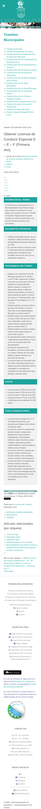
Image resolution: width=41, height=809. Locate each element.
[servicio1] (20, 20)
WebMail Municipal (21, 794)
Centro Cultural (22, 608)
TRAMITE (10, 517)
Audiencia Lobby (12, 540)
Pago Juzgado (21, 643)
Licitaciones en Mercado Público (21, 594)
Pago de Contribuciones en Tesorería (21, 597)
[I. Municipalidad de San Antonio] (20, 4)
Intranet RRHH (21, 790)
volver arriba (8, 571)
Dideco (21, 611)
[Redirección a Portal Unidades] (20, 491)
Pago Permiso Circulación (22, 634)
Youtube (21, 784)
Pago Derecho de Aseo (21, 640)
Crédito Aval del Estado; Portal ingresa (21, 600)
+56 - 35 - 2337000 (21, 735)
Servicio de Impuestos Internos (21, 591)
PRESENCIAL (12, 515)
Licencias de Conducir (23, 504)
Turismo (21, 615)
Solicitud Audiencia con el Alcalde (19, 542)
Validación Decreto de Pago (21, 647)
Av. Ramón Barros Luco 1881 (20, 745)
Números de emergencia (24, 681)
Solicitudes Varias (13, 537)
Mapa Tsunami (14, 673)
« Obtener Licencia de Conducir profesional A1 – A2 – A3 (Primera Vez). (20, 560)
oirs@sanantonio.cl (21, 748)
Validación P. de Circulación (21, 650)
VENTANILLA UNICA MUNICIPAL (19, 512)
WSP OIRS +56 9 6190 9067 (21, 755)
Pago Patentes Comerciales (21, 637)
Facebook (21, 777)
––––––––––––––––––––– (20, 787)
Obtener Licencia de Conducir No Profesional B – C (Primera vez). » (19, 566)
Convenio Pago (12, 534)
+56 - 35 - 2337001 (21, 739)
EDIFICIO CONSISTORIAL (21, 742)
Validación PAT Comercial (21, 653)
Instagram (21, 781)
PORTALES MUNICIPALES (20, 605)
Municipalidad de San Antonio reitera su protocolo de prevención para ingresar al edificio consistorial (21, 547)
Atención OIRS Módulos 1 (20, 752)
